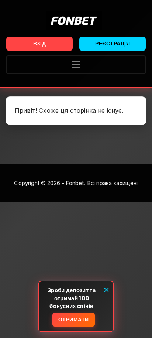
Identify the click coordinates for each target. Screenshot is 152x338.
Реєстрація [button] (112, 43)
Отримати (73, 319)
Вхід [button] (39, 43)
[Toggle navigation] (76, 64)
